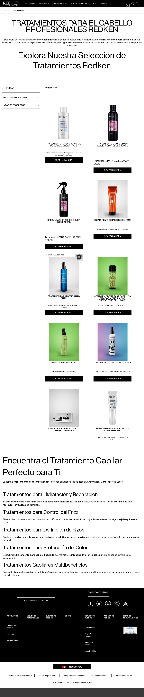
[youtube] (108, 604)
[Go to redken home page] (11, 4)
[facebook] (90, 604)
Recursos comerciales (32, 617)
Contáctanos (90, 627)
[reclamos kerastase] (130, 630)
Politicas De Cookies (123, 676)
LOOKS (68, 616)
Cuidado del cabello (12, 627)
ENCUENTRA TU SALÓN (36, 600)
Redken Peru (75, 667)
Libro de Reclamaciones (130, 617)
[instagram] (117, 604)
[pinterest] (125, 604)
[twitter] (99, 604)
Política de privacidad (47, 676)
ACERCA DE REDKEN (109, 617)
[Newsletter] (128, 5)
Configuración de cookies (74, 676)
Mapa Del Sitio (90, 651)
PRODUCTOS (30, 4)
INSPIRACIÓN (44, 4)
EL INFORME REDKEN (51, 617)
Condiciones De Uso (100, 676)
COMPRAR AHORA (69, 160)
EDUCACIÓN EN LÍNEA (79, 4)
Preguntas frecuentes (89, 635)
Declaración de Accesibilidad (19, 676)
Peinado (10, 634)
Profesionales (60, 4)
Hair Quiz (105, 4)
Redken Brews (12, 640)
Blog (95, 4)
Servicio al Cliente (89, 643)
